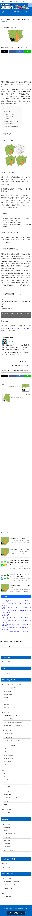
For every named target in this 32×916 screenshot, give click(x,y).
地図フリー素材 (6, 824)
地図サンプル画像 (9, 114)
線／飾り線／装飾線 (9, 755)
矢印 (5, 752)
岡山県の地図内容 (9, 116)
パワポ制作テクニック (9, 888)
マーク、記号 (5, 791)
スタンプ (6, 804)
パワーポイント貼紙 (9, 733)
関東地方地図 (7, 837)
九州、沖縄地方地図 (9, 850)
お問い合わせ (22, 1)
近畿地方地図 (7, 840)
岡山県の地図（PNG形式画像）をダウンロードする (15, 314)
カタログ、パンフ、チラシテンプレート (13, 701)
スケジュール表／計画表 (10, 688)
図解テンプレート (8, 783)
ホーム (3, 19)
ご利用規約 (15, 1)
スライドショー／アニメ (10, 737)
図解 (3, 770)
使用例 (6, 119)
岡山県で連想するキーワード (12, 121)
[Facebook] (12, 51)
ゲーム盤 (6, 779)
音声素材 (4, 863)
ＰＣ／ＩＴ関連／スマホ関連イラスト (13, 725)
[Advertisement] (14, 67)
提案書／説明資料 (8, 694)
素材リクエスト (5, 1)
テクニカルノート (6, 878)
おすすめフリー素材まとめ (10, 896)
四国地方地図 (7, 846)
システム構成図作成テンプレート (12, 715)
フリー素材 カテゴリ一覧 (8, 673)
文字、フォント (7, 765)
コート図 (6, 773)
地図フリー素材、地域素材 (14, 19)
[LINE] (27, 51)
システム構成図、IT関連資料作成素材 (13, 722)
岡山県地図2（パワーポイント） (19, 538)
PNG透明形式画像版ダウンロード (11, 126)
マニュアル (6, 697)
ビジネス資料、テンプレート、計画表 (11, 684)
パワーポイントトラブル (10, 885)
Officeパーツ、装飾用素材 (8, 745)
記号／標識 (6, 801)
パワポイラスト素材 (7, 809)
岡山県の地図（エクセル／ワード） (19, 549)
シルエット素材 (6, 812)
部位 (5, 776)
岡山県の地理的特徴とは (9, 123)
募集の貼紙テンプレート (10, 707)
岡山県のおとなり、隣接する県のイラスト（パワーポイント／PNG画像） (19, 562)
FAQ (11, 1)
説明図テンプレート (9, 691)
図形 (5, 748)
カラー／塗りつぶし (9, 761)
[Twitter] (4, 51)
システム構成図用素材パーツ (11, 719)
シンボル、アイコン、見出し (11, 797)
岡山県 (5, 21)
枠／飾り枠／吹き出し (9, 758)
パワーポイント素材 (7, 730)
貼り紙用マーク (7, 794)
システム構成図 (6, 712)
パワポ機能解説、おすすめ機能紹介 (12, 881)
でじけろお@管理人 (25, 365)
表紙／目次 (6, 704)
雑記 (3, 893)
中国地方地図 (26, 19)
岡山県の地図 (6, 111)
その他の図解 (7, 786)
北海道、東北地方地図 (9, 833)
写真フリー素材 (6, 867)
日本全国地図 (7, 827)
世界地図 (6, 830)
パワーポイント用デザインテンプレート (13, 740)
